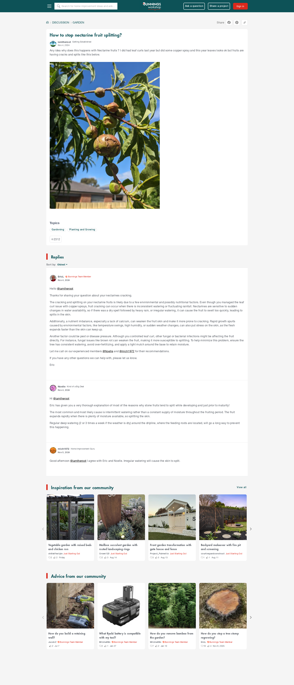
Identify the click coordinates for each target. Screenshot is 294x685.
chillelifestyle (55, 554)
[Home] (47, 22)
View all (241, 487)
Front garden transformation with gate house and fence (170, 547)
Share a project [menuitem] (219, 6)
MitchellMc (104, 642)
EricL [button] (61, 276)
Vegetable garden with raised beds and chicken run (70, 547)
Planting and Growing (82, 230)
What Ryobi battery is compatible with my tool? (120, 635)
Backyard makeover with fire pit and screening (221, 547)
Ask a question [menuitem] (194, 6)
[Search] (58, 6)
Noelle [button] (62, 386)
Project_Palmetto (159, 554)
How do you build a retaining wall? (66, 635)
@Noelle (108, 351)
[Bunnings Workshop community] (152, 6)
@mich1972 (126, 351)
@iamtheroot (65, 288)
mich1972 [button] (63, 448)
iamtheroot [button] (64, 41)
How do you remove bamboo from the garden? (171, 635)
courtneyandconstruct (213, 554)
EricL (203, 642)
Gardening (58, 230)
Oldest (61, 264)
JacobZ (52, 642)
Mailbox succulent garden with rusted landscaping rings (118, 547)
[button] (53, 43)
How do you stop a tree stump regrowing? (220, 635)
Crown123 (104, 554)
